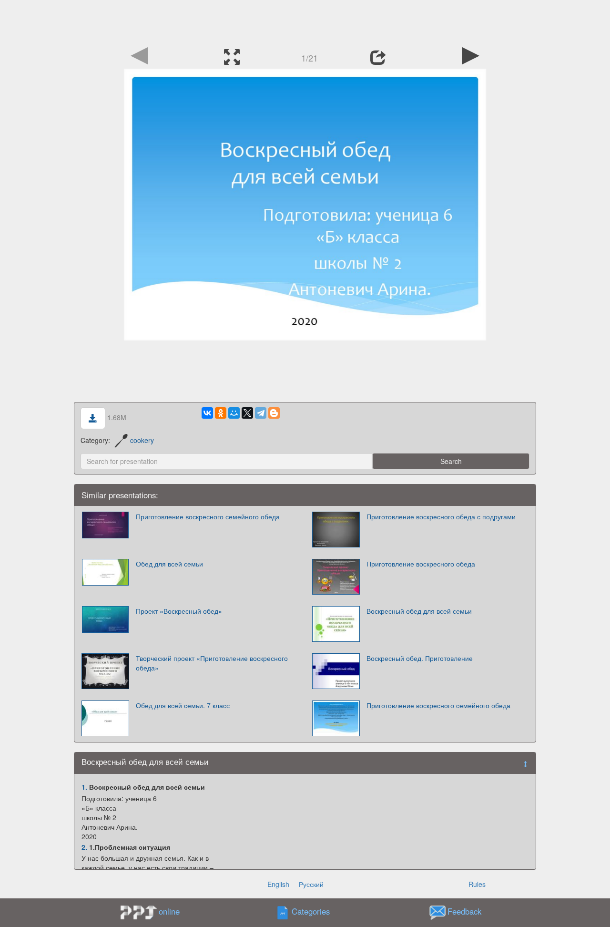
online (169, 911)
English (278, 884)
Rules (477, 884)
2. (84, 847)
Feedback (464, 911)
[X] (247, 413)
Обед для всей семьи (169, 563)
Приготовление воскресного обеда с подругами (441, 516)
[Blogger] (274, 413)
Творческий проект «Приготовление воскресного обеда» (212, 662)
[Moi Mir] (234, 413)
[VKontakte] (207, 413)
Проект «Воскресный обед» (179, 611)
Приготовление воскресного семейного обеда (208, 516)
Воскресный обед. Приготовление (419, 658)
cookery (142, 440)
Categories (311, 911)
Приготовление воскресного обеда (420, 563)
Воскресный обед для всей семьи (419, 611)
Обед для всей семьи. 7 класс (183, 705)
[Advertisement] (305, 21)
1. (84, 787)
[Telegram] (260, 413)
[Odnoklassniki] (220, 413)
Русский (311, 884)
